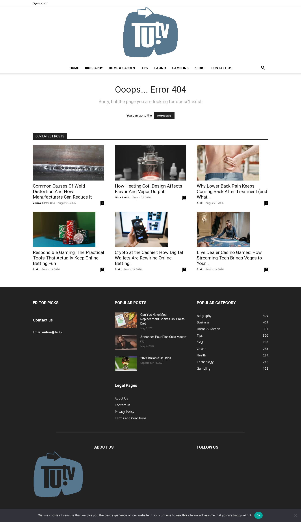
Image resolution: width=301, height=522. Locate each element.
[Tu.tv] (150, 34)
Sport (200, 68)
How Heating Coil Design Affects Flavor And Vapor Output (148, 188)
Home (74, 68)
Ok (258, 515)
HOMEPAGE (164, 115)
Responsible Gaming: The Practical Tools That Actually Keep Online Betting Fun (68, 258)
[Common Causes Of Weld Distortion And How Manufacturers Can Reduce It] (68, 163)
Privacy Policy (124, 411)
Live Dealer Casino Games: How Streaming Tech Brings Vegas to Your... (229, 258)
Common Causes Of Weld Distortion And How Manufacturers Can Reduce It (62, 191)
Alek (200, 202)
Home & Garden (122, 68)
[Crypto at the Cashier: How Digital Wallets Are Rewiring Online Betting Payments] (150, 229)
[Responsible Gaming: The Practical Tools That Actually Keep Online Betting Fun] (68, 229)
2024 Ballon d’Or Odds (155, 358)
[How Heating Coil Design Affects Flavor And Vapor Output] (150, 163)
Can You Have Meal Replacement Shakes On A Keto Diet (162, 319)
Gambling (180, 68)
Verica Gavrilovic (44, 202)
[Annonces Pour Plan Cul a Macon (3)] (126, 342)
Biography (94, 68)
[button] (263, 68)
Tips (144, 68)
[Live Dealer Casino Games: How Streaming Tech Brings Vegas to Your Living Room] (232, 229)
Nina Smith (122, 197)
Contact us (221, 68)
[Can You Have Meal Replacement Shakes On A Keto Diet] (126, 320)
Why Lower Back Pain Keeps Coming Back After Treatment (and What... (232, 191)
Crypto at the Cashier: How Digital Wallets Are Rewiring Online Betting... (149, 258)
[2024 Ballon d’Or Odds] (126, 363)
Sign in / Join (40, 3)
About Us (121, 398)
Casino (160, 68)
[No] (295, 515)
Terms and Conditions (130, 418)
